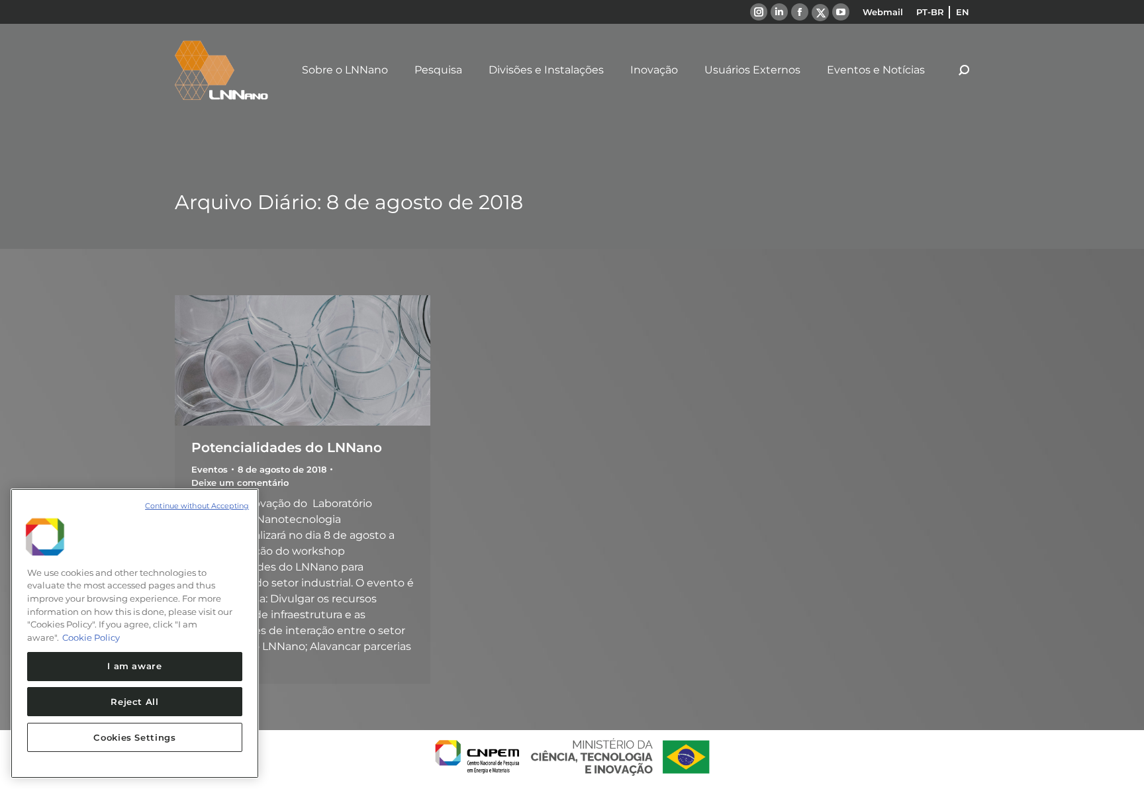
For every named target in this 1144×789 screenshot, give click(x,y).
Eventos (209, 469)
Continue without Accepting (197, 505)
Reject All (135, 701)
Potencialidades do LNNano (286, 447)
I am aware (134, 666)
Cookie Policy (91, 637)
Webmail (883, 12)
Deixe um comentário (240, 482)
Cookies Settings (134, 737)
